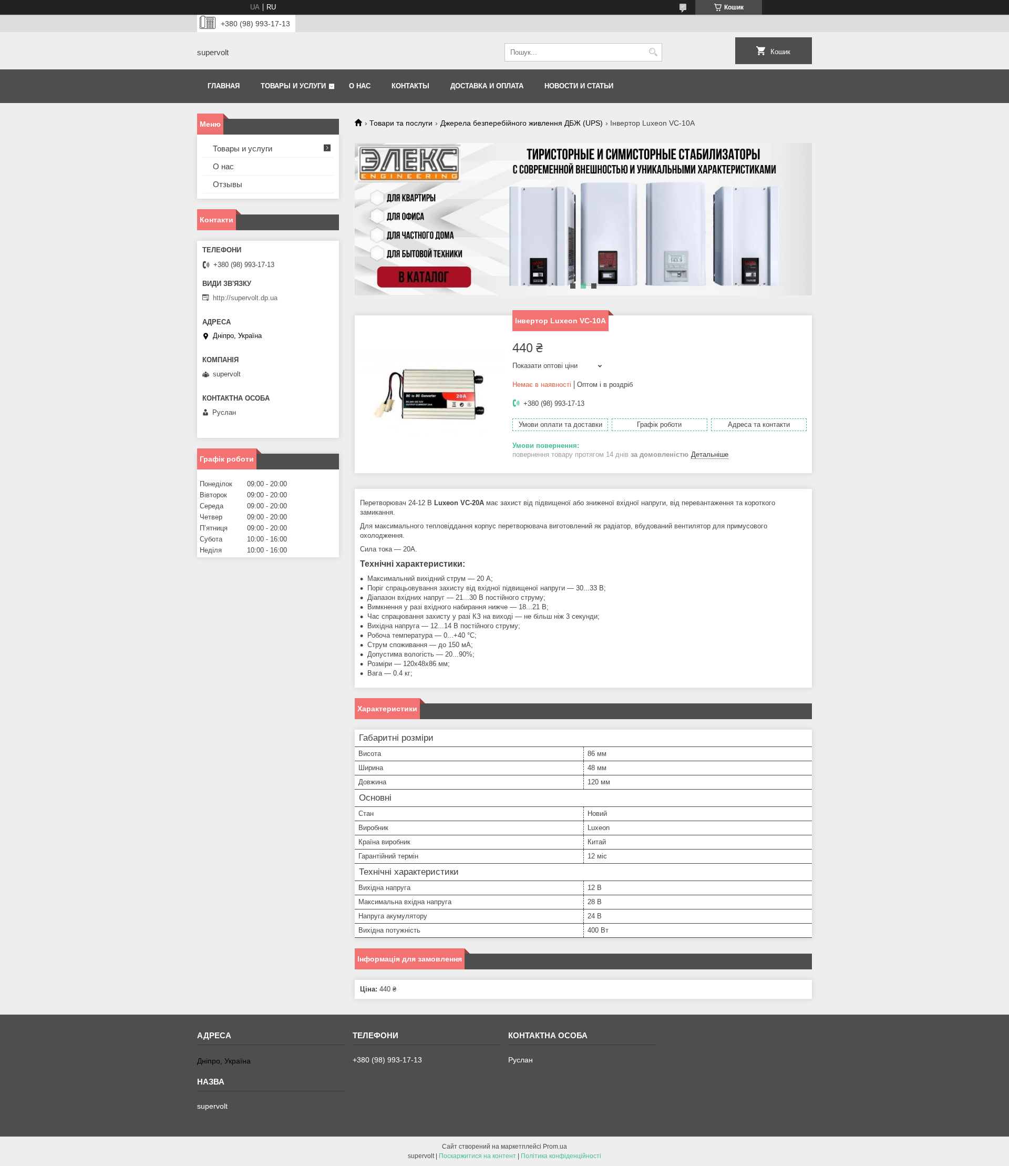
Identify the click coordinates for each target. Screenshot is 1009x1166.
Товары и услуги (293, 86)
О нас (359, 86)
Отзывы (227, 184)
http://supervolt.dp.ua (245, 298)
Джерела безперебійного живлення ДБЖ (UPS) (521, 123)
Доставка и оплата (486, 86)
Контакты (410, 86)
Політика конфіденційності (561, 1156)
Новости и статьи (578, 86)
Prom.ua (555, 1146)
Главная (224, 86)
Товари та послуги (401, 123)
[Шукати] (653, 52)
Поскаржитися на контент (477, 1156)
